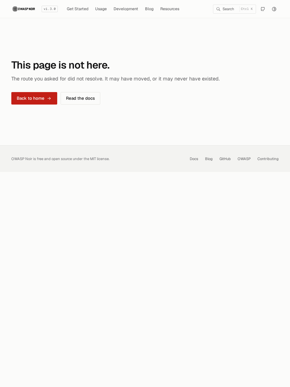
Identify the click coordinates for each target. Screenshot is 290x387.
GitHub (225, 158)
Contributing (268, 158)
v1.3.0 (50, 9)
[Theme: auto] (274, 9)
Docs (194, 158)
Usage (101, 8)
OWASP (244, 158)
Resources (169, 8)
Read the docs (80, 98)
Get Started (77, 8)
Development (126, 8)
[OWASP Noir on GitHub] (262, 9)
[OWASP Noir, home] (23, 9)
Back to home (30, 98)
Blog (149, 8)
